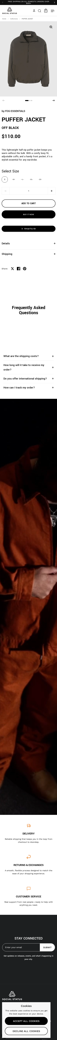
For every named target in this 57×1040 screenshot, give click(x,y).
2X (40, 179)
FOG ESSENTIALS (15, 111)
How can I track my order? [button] (19, 387)
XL (31, 179)
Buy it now (28, 214)
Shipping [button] (7, 254)
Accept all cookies (26, 1021)
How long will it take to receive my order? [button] (23, 367)
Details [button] (6, 243)
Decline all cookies (26, 1031)
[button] (39, 10)
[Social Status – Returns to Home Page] (9, 10)
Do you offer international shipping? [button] (25, 378)
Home (4, 19)
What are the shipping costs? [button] (21, 356)
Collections (14, 19)
